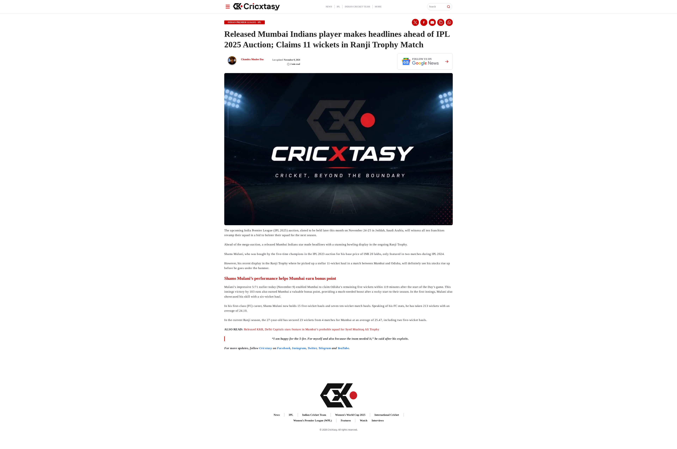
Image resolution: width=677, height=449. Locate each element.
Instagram (299, 348)
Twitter (312, 348)
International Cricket (386, 414)
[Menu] (227, 6)
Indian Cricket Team (357, 6)
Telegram (324, 348)
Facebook (283, 348)
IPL (338, 6)
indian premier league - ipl (244, 22)
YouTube (343, 348)
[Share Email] (432, 22)
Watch (363, 420)
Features (346, 420)
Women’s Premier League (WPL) (312, 420)
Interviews (378, 420)
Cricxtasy (265, 348)
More (378, 6)
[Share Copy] (440, 22)
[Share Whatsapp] (449, 22)
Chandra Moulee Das (252, 59)
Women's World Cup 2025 (350, 414)
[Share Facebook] (423, 22)
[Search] (448, 7)
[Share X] (415, 22)
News (329, 6)
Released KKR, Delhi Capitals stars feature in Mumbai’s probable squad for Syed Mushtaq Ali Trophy (311, 329)
